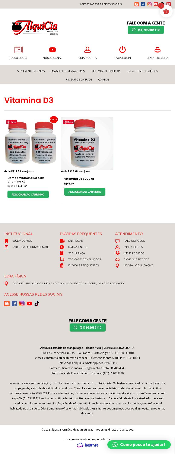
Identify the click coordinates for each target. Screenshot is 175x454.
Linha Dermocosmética (142, 71)
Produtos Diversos (79, 79)
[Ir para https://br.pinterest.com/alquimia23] (168, 4)
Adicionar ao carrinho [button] (28, 194)
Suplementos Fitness (31, 71)
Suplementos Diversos (105, 71)
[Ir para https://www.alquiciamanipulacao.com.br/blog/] (136, 4)
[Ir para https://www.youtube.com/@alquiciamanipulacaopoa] (156, 4)
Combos (103, 79)
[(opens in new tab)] (87, 445)
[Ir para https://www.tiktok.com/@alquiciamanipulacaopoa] (36, 303)
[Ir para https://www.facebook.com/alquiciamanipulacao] (143, 4)
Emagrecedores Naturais (68, 71)
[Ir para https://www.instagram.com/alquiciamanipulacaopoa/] (149, 4)
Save (13, 122)
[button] (146, 30)
